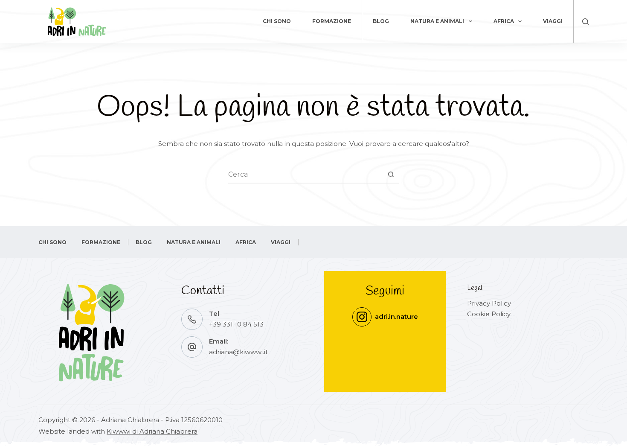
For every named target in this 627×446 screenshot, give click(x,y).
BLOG (381, 21)
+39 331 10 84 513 (236, 324)
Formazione (331, 21)
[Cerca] (585, 21)
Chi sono (277, 21)
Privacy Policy (489, 303)
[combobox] (305, 174)
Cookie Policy (489, 314)
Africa (503, 21)
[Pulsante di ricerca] (391, 174)
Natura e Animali (437, 21)
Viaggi (553, 21)
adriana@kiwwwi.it (238, 352)
